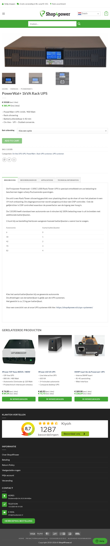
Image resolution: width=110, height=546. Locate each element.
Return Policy (8, 465)
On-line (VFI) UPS (19, 154)
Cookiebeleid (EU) (58, 538)
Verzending (7, 480)
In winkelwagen (19, 399)
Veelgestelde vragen (11, 470)
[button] (3, 13)
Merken (14, 89)
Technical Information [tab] (68, 180)
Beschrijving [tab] (10, 180)
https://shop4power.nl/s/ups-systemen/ (74, 307)
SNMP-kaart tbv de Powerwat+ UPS (89, 372)
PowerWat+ (27, 89)
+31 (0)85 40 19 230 (15, 507)
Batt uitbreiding (8, 130)
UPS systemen (58, 154)
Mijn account (8, 475)
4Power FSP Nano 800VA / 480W (16, 372)
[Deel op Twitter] (9, 159)
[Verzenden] (79, 23)
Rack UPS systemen (44, 154)
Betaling (6, 459)
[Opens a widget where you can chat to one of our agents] (100, 541)
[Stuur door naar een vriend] (14, 159)
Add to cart (12, 140)
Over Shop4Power (10, 454)
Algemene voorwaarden (79, 538)
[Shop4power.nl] (55, 14)
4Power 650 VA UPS (46, 372)
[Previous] (2, 371)
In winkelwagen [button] (55, 399)
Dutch (84, 13)
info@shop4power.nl (15, 515)
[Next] (108, 371)
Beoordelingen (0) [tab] (28, 180)
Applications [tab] (47, 180)
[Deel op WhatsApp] (4, 159)
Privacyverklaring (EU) (37, 538)
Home (5, 89)
